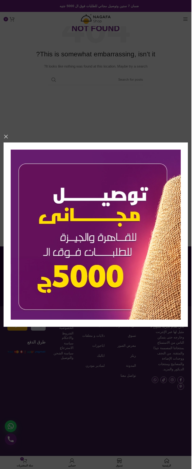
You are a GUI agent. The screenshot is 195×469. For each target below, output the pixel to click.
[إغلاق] (6, 136)
